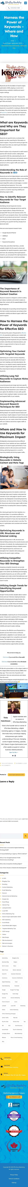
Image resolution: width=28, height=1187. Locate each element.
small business (18, 1025)
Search (25, 836)
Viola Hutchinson (7, 763)
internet (4, 997)
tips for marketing (17, 1029)
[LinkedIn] (15, 756)
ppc (25, 1021)
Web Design (5, 937)
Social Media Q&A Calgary (9, 925)
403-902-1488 (8, 1059)
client (14, 966)
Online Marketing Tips (8, 914)
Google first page (14, 989)
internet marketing (15, 997)
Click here (6, 657)
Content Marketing (7, 887)
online (3, 1009)
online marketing (14, 1009)
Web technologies (7, 943)
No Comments (6, 765)
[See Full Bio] (18, 752)
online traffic (5, 1017)
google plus (5, 993)
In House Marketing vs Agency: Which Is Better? (13, 854)
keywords (4, 112)
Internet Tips (5, 905)
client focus (5, 970)
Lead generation (6, 908)
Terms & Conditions (14, 1178)
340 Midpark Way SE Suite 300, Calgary (15, 1075)
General (4, 893)
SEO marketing (6, 919)
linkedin (4, 1005)
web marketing (18, 1033)
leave (15, 1001)
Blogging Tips (6, 881)
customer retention (16, 974)
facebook (16, 985)
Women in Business (7, 946)
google (4, 989)
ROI (3, 1025)
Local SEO (5, 911)
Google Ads (5, 899)
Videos (4, 934)
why (3, 1041)
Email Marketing (6, 890)
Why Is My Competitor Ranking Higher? (11, 864)
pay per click (5, 1021)
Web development (7, 940)
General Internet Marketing (9, 896)
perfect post (16, 1021)
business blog (5, 962)
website (4, 1037)
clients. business (17, 970)
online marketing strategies (9, 1013)
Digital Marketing (6, 981)
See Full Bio (13, 752)
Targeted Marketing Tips (9, 928)
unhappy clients (6, 1033)
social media (5, 1029)
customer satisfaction (17, 978)
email (16, 981)
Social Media (5, 922)
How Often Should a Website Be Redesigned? (13, 868)
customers (4, 978)
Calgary (15, 962)
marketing (22, 1005)
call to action (5, 966)
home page (15, 993)
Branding (4, 884)
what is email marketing (16, 1037)
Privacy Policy (14, 1175)
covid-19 (4, 974)
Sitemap (14, 1182)
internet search (6, 1001)
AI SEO (4, 878)
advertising (5, 958)
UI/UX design (5, 931)
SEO (15, 172)
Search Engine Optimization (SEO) (16, 774)
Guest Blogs (5, 902)
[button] (25, 3)
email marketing (6, 985)
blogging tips (15, 958)
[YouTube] (13, 756)
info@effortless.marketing (11, 1067)
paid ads (15, 1017)
